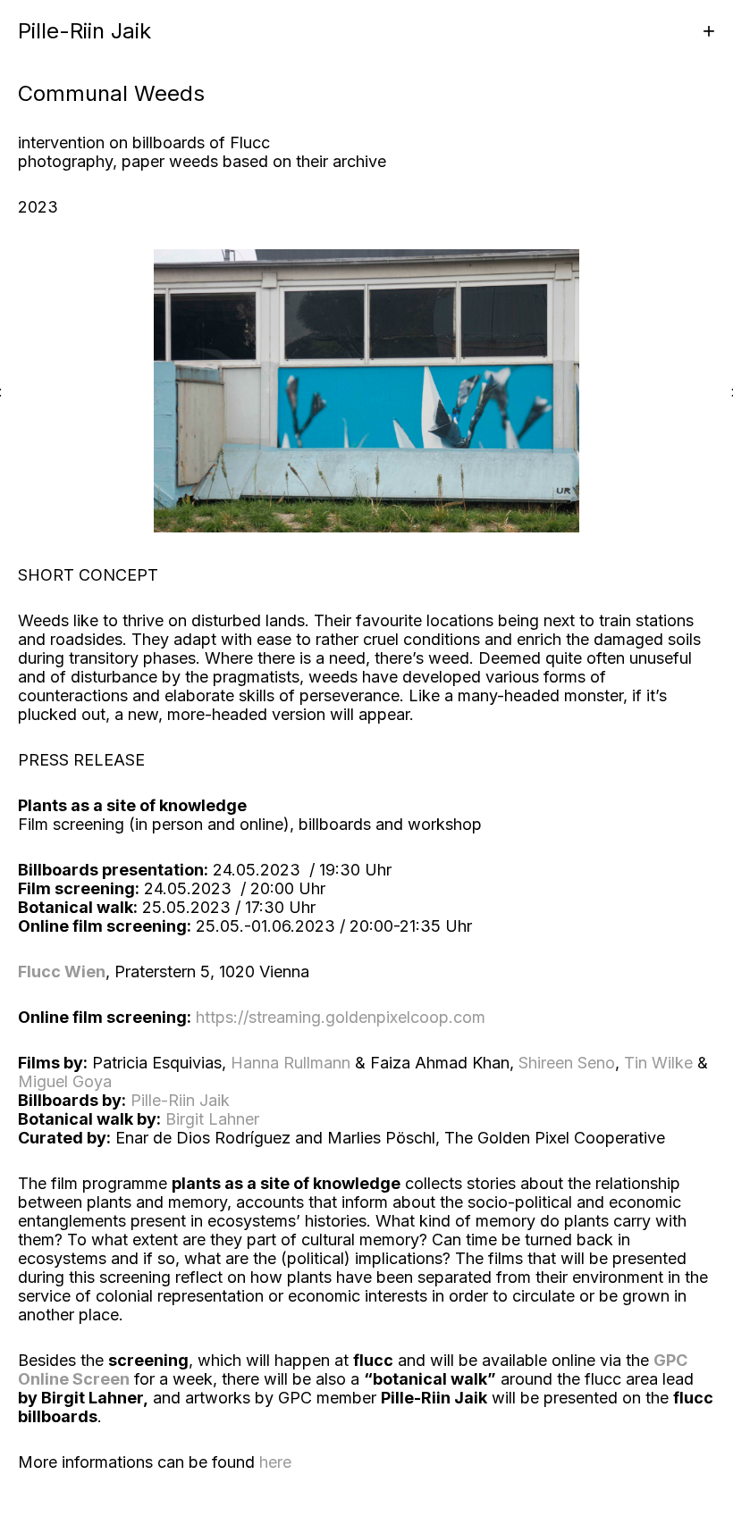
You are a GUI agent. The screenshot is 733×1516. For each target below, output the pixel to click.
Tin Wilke (658, 1062)
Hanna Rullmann (290, 1062)
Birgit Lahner (212, 1119)
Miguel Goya (65, 1081)
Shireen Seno (566, 1062)
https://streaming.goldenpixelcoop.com (340, 1017)
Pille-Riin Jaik (180, 1100)
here (275, 1462)
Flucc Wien (61, 971)
